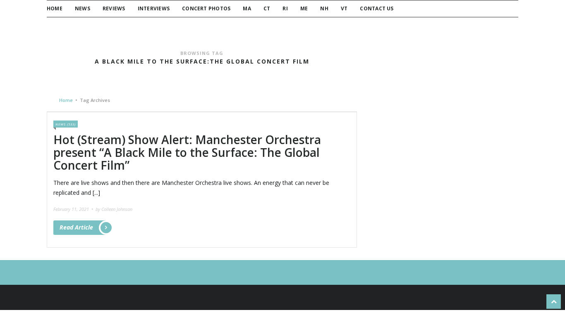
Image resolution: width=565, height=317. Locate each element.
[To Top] (553, 301)
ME (304, 8)
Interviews (154, 8)
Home (54, 8)
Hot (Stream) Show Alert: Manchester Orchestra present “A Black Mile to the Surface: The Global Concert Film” (187, 152)
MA (247, 8)
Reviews (114, 8)
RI (284, 8)
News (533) (65, 124)
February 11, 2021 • (73, 209)
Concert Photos (206, 8)
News (82, 8)
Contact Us (376, 8)
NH (324, 8)
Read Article (76, 227)
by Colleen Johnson (114, 209)
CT (266, 8)
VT (344, 8)
